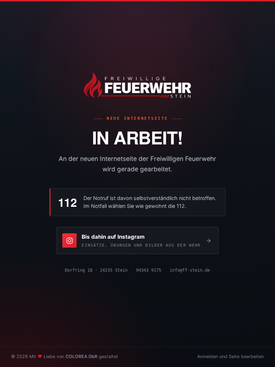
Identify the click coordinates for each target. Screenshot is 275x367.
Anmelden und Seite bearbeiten (230, 356)
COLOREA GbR (81, 356)
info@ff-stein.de (190, 270)
